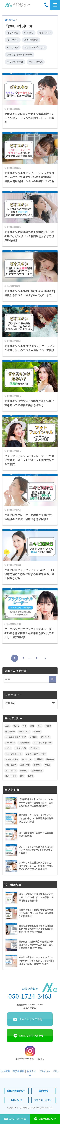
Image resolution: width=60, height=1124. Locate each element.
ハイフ (8, 748)
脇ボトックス (10, 776)
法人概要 (5, 1071)
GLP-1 (16, 726)
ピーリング (12, 47)
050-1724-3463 (30, 996)
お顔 (39, 726)
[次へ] (45, 658)
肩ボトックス (10, 770)
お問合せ (31, 1071)
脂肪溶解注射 (37, 770)
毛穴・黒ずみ (36, 62)
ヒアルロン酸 (20, 748)
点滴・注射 (25, 765)
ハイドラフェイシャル (42, 743)
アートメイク (24, 731)
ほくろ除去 (12, 32)
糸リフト (37, 765)
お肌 (32, 726)
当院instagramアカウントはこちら (30, 1059)
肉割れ (47, 765)
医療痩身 (50, 759)
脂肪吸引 (24, 770)
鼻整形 (30, 776)
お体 (24, 726)
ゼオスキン (45, 32)
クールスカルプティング (15, 737)
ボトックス (26, 759)
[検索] (52, 679)
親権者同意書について (16, 1091)
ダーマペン (12, 40)
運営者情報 (18, 1071)
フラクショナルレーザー (19, 54)
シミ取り (28, 32)
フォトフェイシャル (34, 47)
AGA (7, 726)
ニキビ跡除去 (31, 40)
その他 (48, 726)
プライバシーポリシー (43, 1100)
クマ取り (37, 731)
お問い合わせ (16, 1100)
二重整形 (39, 759)
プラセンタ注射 (15, 62)
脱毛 (22, 776)
